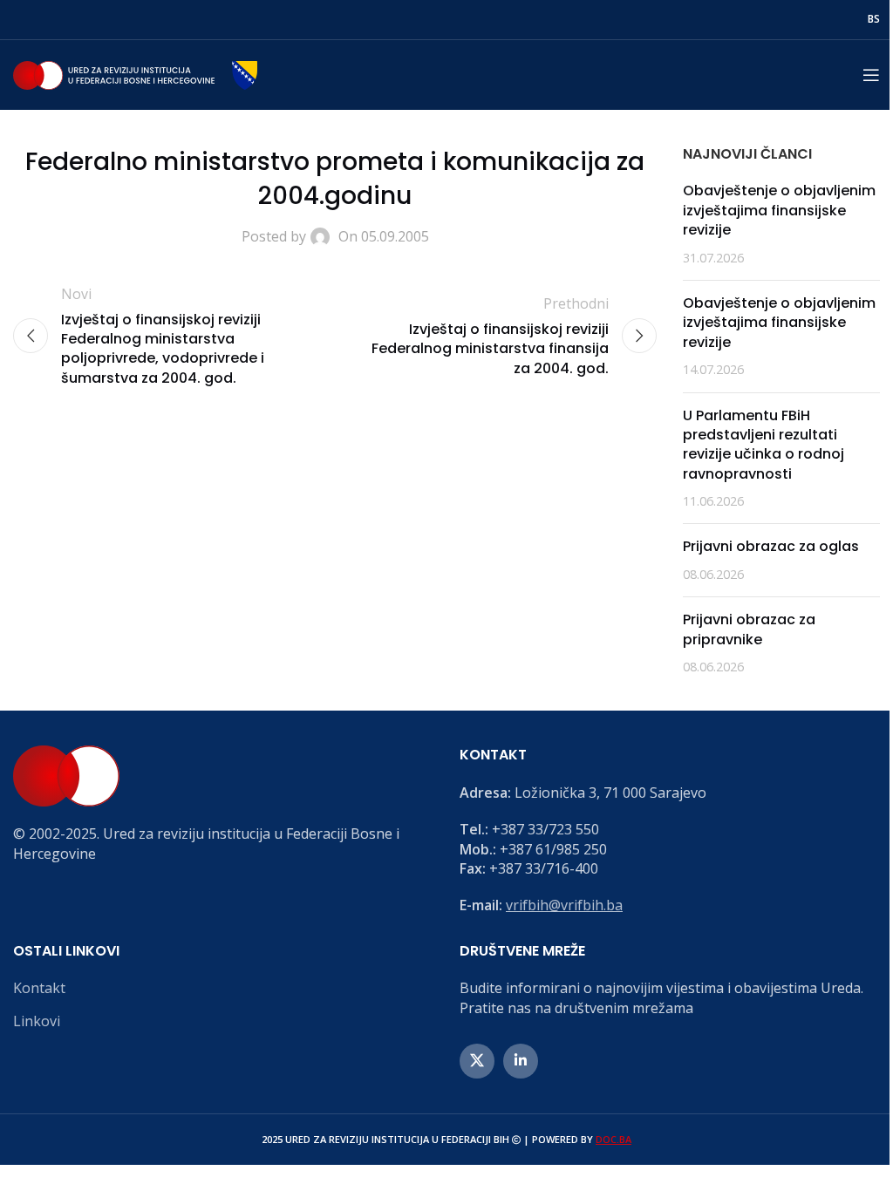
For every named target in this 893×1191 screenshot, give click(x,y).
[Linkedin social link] (520, 1061)
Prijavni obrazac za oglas (771, 546)
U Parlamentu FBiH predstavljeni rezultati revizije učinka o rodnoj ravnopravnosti (763, 444)
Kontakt (39, 987)
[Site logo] (135, 73)
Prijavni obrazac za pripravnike (749, 629)
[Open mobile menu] (871, 75)
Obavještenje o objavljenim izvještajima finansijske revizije (779, 210)
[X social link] (477, 1061)
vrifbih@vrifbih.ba (564, 905)
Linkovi (36, 1021)
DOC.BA (613, 1139)
